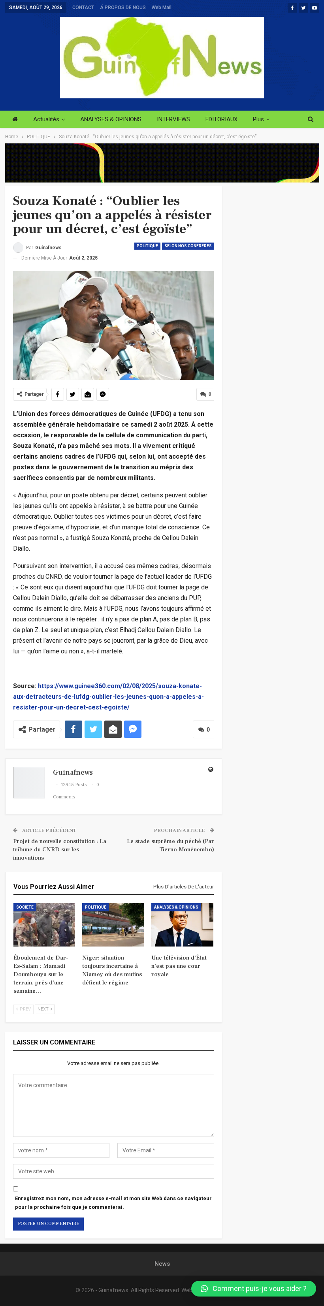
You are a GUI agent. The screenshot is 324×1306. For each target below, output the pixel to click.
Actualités (46, 119)
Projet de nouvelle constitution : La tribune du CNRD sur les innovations (59, 849)
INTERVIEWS (173, 119)
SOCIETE (25, 907)
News (162, 1263)
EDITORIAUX (221, 119)
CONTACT (83, 7)
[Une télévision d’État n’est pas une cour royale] (182, 925)
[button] (253, 1289)
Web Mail (161, 7)
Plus (258, 119)
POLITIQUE (147, 246)
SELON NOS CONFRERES (188, 246)
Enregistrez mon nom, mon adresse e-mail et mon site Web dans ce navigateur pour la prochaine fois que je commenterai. (113, 1202)
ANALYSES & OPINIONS (110, 119)
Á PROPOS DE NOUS (123, 7)
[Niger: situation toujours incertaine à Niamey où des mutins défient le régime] (113, 925)
